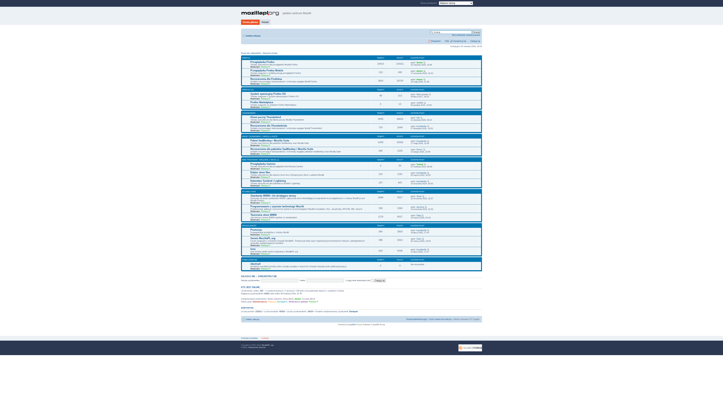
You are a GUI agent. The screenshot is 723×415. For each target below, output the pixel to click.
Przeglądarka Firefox (262, 62)
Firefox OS (248, 90)
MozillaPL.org (268, 345)
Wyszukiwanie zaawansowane (466, 35)
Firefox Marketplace (261, 102)
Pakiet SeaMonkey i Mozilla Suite (260, 136)
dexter (419, 62)
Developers (282, 302)
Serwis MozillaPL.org (262, 238)
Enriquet (353, 311)
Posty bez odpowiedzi (251, 53)
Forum (265, 22)
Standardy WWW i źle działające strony (273, 195)
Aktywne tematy (270, 53)
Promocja (256, 229)
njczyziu (420, 207)
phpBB (352, 324)
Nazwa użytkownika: (250, 280)
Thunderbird (248, 113)
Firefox (246, 58)
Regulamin (436, 41)
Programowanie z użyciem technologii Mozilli (277, 206)
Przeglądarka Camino (262, 163)
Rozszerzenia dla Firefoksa (266, 79)
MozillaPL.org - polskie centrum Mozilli (276, 13)
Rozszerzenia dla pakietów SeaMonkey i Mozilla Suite (281, 149)
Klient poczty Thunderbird (265, 117)
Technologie (249, 192)
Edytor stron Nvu (260, 172)
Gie (418, 118)
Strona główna (250, 22)
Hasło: (303, 280)
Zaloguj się (475, 41)
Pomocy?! (265, 67)
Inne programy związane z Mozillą (260, 160)
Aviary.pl (272, 302)
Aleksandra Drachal (256, 347)
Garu (418, 239)
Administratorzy (260, 302)
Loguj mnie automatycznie (358, 280)
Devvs (419, 149)
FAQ (447, 41)
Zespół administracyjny (416, 319)
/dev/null (255, 263)
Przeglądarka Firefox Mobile (266, 70)
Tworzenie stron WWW (263, 215)
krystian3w (421, 126)
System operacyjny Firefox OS (268, 93)
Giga (418, 215)
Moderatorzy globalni (298, 302)
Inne (252, 249)
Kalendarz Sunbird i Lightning (268, 180)
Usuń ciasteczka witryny (440, 319)
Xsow (419, 196)
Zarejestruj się (459, 41)
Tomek (419, 164)
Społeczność (249, 226)
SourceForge (470, 347)
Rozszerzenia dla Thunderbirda (268, 125)
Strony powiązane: (429, 3)
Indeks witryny (253, 36)
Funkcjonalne (249, 260)
